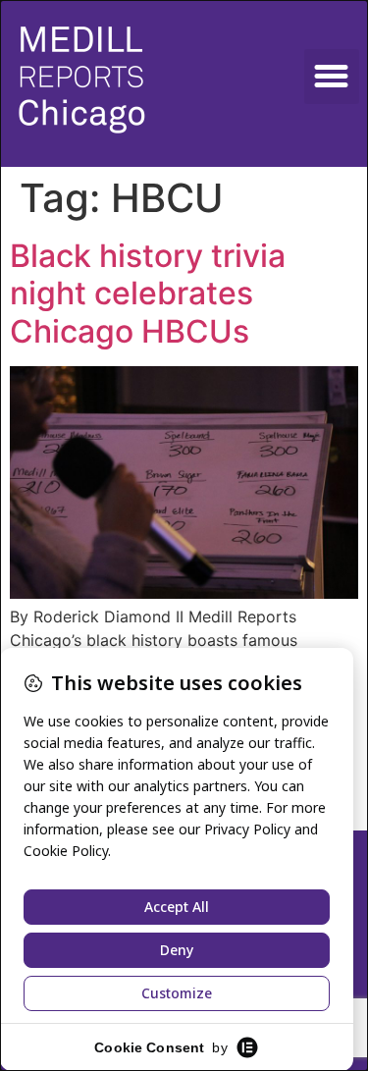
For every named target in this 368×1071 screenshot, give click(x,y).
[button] (331, 76)
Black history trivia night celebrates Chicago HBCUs (148, 293)
